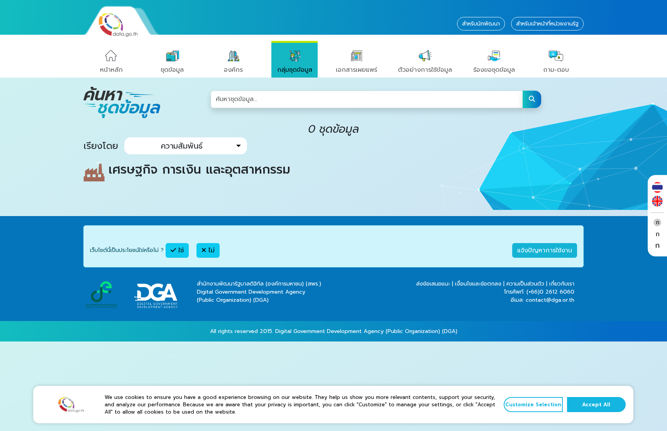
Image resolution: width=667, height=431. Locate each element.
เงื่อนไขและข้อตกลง (478, 284)
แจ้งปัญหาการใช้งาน (544, 250)
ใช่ (180, 250)
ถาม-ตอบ (556, 69)
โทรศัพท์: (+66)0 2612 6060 (539, 292)
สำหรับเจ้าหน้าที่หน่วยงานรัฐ (547, 24)
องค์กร (233, 69)
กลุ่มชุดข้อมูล (294, 69)
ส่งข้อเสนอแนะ (433, 284)
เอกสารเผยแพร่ (356, 69)
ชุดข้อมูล (172, 69)
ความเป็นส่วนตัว (525, 284)
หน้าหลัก (111, 69)
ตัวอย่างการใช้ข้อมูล (425, 69)
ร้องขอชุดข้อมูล (494, 69)
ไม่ (210, 250)
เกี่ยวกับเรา (561, 284)
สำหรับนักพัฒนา (481, 24)
